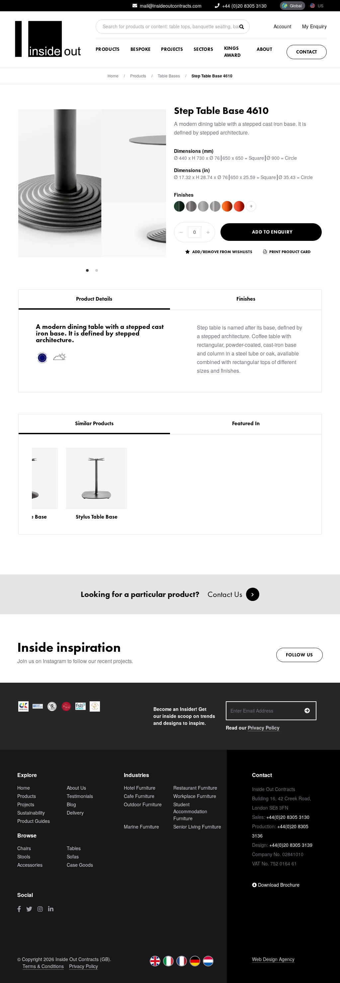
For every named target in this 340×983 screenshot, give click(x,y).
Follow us (299, 655)
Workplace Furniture (194, 796)
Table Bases (169, 75)
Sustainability (31, 812)
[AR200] (227, 206)
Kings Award (232, 51)
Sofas (73, 856)
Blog (71, 804)
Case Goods (80, 864)
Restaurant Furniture (195, 787)
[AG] (203, 206)
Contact (306, 52)
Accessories (29, 864)
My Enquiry (314, 26)
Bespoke (140, 49)
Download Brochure (278, 884)
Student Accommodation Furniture (190, 811)
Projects (172, 49)
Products (108, 49)
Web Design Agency (273, 959)
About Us (76, 787)
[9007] (191, 206)
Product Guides (33, 821)
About (264, 49)
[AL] (215, 206)
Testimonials (80, 796)
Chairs (24, 848)
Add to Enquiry (272, 232)
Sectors (203, 49)
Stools (23, 856)
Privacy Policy (264, 727)
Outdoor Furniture (143, 804)
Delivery (75, 812)
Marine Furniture (141, 826)
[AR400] (239, 206)
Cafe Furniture (139, 796)
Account (282, 26)
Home (113, 75)
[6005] (179, 206)
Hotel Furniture (139, 787)
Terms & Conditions (43, 966)
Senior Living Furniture (197, 826)
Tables (74, 848)
